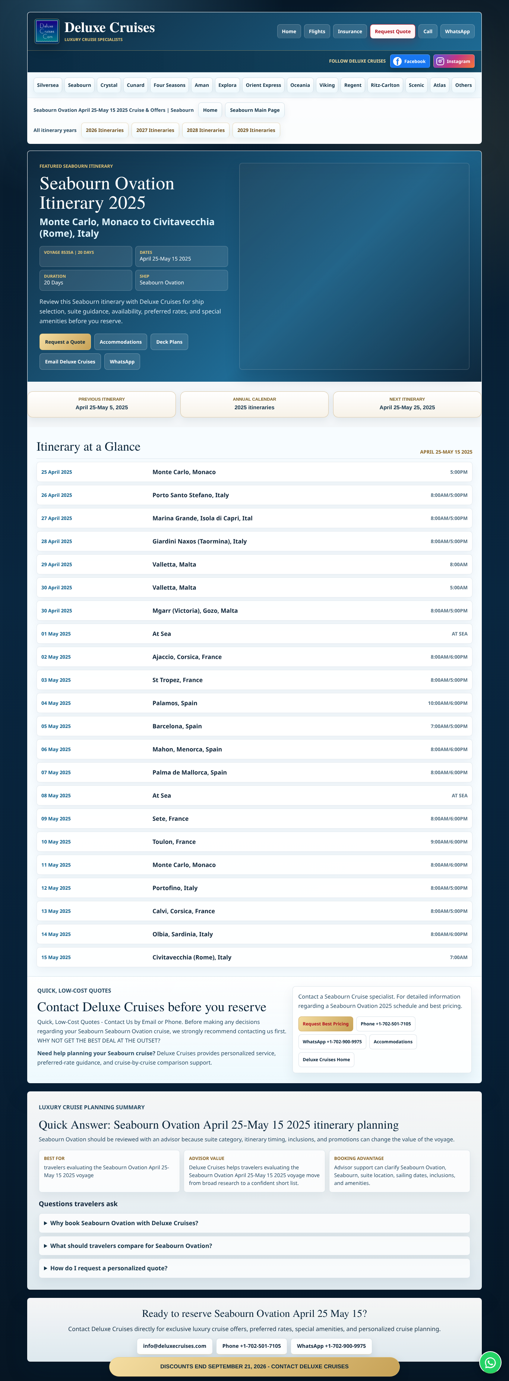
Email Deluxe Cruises (70, 361)
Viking (327, 85)
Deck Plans (169, 341)
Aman (202, 85)
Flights (317, 31)
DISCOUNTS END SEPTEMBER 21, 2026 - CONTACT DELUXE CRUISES (254, 1366)
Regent (352, 85)
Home (289, 31)
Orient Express (263, 85)
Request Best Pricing (326, 1024)
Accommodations (121, 341)
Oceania (300, 85)
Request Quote (393, 31)
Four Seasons (170, 85)
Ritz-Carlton (385, 85)
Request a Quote (65, 341)
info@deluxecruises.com (174, 1346)
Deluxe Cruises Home (326, 1059)
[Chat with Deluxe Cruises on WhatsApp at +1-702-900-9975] (490, 1362)
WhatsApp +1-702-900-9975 (332, 1041)
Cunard (136, 85)
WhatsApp (457, 31)
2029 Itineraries (256, 130)
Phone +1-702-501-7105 (386, 1024)
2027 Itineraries (155, 130)
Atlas (440, 85)
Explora (227, 85)
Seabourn (79, 85)
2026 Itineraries (105, 130)
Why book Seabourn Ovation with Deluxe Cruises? (124, 1223)
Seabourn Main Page (254, 110)
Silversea (48, 85)
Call (427, 31)
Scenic (416, 85)
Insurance (350, 31)
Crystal (109, 85)
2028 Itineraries (206, 130)
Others (463, 85)
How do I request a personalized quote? (108, 1268)
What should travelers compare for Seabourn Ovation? (131, 1246)
